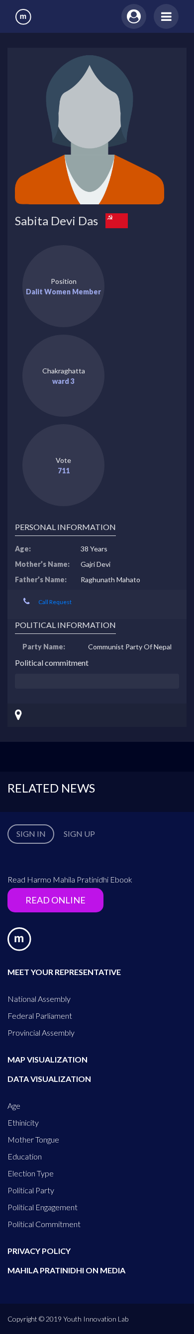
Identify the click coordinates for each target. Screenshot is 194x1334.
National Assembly (39, 998)
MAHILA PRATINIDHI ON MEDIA (66, 1270)
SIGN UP (79, 833)
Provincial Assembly (41, 1032)
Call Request (55, 602)
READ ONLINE (55, 899)
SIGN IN (31, 833)
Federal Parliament (39, 1015)
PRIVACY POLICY (39, 1250)
